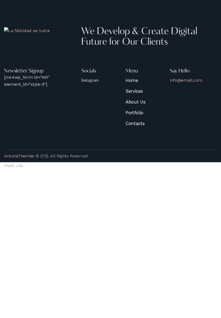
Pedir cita (13, 165)
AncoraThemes (19, 155)
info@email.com (186, 80)
